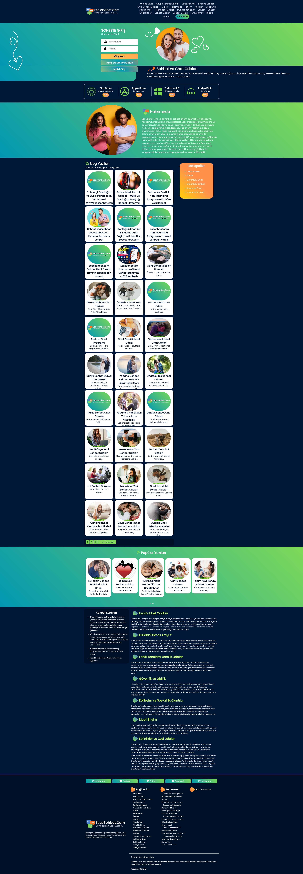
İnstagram (152, 781)
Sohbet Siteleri (180, 12)
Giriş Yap (119, 56)
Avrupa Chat (146, 3)
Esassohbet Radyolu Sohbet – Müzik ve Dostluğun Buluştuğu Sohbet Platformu (171, 809)
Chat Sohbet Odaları (148, 6)
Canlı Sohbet (193, 171)
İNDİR (106, 95)
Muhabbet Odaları (165, 9)
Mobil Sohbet (146, 9)
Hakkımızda (176, 6)
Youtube (179, 781)
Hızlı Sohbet (182, 16)
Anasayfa (137, 793)
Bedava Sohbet (206, 3)
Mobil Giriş (119, 69)
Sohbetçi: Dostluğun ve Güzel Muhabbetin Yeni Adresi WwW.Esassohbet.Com (172, 797)
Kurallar (199, 6)
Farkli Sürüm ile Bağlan (119, 62)
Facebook (126, 781)
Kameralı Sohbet (195, 192)
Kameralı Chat (194, 188)
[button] (150, 603)
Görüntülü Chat (195, 179)
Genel (190, 175)
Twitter (99, 781)
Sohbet (201, 9)
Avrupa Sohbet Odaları (167, 3)
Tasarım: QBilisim (138, 869)
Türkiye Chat (196, 12)
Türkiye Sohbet (139, 847)
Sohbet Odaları (162, 12)
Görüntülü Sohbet (196, 184)
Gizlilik (165, 6)
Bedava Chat (188, 3)
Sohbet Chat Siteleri (142, 836)
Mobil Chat (211, 6)
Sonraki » (110, 542)
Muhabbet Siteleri (186, 9)
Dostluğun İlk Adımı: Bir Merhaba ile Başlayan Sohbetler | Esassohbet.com (172, 840)
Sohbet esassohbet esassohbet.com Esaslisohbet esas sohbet (173, 830)
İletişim (188, 6)
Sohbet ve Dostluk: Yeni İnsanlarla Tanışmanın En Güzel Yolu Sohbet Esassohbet (172, 820)
